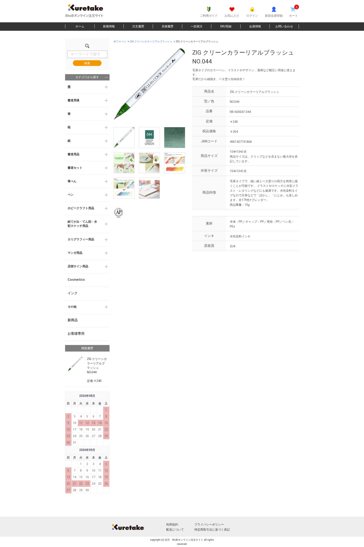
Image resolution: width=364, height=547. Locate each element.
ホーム (79, 26)
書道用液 (73, 100)
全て (116, 41)
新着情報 (109, 26)
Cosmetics (76, 280)
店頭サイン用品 (78, 266)
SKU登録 (226, 26)
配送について (175, 529)
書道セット (75, 167)
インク (73, 293)
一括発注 (196, 26)
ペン (71, 194)
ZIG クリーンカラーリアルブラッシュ (151, 41)
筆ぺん (72, 181)
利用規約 (172, 524)
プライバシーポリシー (209, 524)
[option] (149, 84)
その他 (72, 306)
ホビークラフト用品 (81, 208)
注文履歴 (138, 26)
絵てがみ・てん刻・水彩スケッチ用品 (82, 223)
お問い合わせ (284, 26)
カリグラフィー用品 (81, 239)
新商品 (73, 320)
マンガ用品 (75, 252)
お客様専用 (76, 334)
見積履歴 (167, 26)
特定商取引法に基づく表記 (212, 529)
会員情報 (255, 26)
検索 (87, 63)
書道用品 (73, 154)
